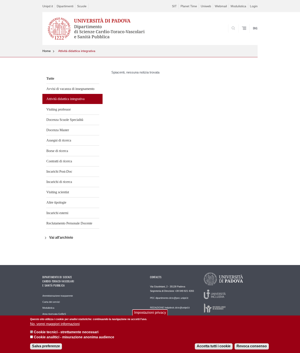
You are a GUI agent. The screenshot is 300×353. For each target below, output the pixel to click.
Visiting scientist (57, 192)
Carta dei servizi (51, 302)
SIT (174, 6)
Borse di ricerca (57, 151)
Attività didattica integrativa (76, 51)
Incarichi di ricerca (59, 182)
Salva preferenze (46, 346)
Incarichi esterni (57, 213)
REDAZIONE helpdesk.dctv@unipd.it (170, 307)
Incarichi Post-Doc (59, 171)
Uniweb (206, 6)
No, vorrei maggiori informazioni (55, 324)
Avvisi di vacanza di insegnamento (70, 89)
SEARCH (249, 34)
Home (46, 51)
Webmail (221, 6)
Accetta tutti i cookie (214, 346)
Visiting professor (58, 109)
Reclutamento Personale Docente (69, 223)
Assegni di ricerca (58, 140)
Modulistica (238, 6)
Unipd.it (47, 6)
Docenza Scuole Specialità (64, 120)
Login (254, 6)
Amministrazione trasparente (57, 295)
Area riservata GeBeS (54, 314)
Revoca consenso (252, 346)
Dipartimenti (65, 6)
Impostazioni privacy (150, 312)
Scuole (82, 6)
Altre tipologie (56, 202)
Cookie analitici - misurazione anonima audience (74, 337)
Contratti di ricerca (59, 161)
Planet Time (189, 6)
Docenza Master (57, 130)
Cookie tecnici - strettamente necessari (66, 332)
